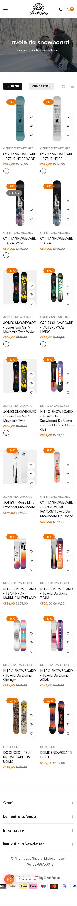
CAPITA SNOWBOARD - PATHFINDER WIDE (20, 156)
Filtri (15, 86)
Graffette (52, 878)
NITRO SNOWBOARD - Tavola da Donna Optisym (19, 675)
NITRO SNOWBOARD (54, 406)
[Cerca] (61, 9)
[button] (31, 117)
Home (21, 50)
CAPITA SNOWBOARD (18, 148)
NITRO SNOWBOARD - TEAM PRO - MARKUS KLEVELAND (19, 593)
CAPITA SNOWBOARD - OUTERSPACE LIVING (57, 327)
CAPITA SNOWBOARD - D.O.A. (57, 241)
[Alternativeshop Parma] (38, 9)
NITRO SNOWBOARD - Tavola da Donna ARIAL (56, 675)
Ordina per (40, 86)
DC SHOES (10, 747)
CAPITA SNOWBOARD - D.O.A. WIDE (20, 241)
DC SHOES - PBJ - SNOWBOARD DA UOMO (17, 757)
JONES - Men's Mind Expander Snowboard (19, 505)
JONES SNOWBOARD (18, 317)
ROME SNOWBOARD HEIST (56, 755)
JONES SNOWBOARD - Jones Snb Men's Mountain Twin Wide (19, 327)
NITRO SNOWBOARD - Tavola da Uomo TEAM (56, 593)
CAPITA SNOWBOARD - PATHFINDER (57, 156)
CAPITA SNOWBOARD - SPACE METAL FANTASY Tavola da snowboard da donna (57, 509)
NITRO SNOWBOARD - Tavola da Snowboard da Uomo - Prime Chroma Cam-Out (57, 421)
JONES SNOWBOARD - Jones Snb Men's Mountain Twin (19, 416)
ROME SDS (47, 747)
